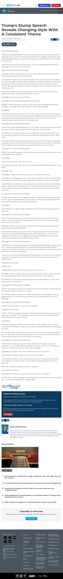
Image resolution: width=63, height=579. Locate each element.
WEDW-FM (5, 554)
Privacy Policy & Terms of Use (40, 567)
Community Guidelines (39, 551)
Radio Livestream (40, 542)
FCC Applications (52, 545)
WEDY (4, 553)
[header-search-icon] (35, 5)
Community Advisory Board (28, 552)
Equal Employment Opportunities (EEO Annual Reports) (41, 559)
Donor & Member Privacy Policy (40, 563)
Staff (24, 545)
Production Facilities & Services (53, 557)
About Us (25, 534)
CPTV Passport (40, 554)
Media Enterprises (28, 555)
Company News (27, 538)
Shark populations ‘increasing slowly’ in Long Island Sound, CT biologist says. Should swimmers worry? (33, 496)
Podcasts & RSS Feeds (40, 538)
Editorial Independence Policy (52, 553)
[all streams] (60, 11)
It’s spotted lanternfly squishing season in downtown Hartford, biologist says (33, 483)
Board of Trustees (28, 548)
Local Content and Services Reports (53, 561)
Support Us (26, 565)
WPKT (14, 554)
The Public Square (53, 565)
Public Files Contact (7, 557)
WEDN (8, 551)
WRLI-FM (5, 555)
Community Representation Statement (40, 546)
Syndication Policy (53, 548)
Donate (56, 5)
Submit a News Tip (28, 568)
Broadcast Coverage (53, 538)
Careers (25, 559)
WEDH (4, 551)
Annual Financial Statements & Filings (54, 535)
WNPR (10, 554)
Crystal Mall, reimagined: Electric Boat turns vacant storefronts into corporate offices (29, 489)
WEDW (12, 551)
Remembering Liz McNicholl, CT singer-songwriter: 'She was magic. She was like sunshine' (33, 477)
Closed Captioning (53, 542)
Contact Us (26, 562)
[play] (4, 11)
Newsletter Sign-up (41, 534)
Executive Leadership (26, 542)
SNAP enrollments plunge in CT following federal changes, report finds (30, 502)
